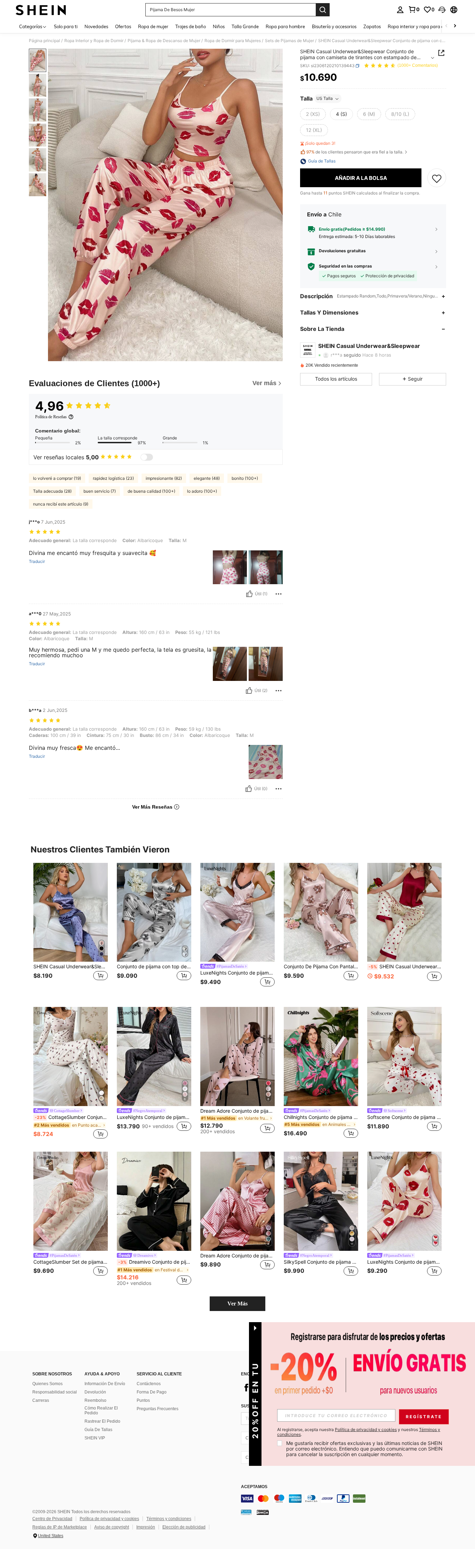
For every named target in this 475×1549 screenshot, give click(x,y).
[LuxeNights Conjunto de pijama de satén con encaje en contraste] (237, 912)
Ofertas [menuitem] (123, 26)
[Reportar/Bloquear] (278, 594)
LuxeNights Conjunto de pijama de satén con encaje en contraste (237, 973)
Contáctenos (149, 1383)
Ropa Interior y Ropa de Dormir (93, 40)
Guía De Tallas (98, 1429)
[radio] (313, 114)
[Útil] (249, 594)
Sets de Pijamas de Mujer (289, 40)
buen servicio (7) (99, 491)
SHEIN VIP (94, 1438)
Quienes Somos (47, 1383)
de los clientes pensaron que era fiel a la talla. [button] (354, 151)
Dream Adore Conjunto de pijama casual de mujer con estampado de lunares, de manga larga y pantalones (237, 1111)
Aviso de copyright (111, 1527)
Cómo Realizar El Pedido (101, 1410)
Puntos (143, 1400)
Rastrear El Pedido (102, 1421)
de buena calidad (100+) (151, 491)
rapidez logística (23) (113, 478)
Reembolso (95, 1400)
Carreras (40, 1400)
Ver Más (237, 1303)
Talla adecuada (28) (52, 491)
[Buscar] (323, 9)
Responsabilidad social (54, 1392)
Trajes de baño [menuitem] (190, 26)
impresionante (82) (164, 478)
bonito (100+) (245, 478)
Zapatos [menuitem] (372, 26)
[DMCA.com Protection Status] (263, 1512)
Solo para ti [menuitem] (66, 26)
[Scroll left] (446, 26)
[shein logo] (41, 9)
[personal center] (400, 10)
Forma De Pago (152, 1392)
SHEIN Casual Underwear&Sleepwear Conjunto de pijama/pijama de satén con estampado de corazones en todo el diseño (70, 966)
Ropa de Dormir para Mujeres (232, 40)
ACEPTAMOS (254, 1487)
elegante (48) (207, 478)
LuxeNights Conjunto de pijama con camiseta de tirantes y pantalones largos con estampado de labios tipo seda (404, 1262)
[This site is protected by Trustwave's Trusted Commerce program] (246, 1512)
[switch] (146, 457)
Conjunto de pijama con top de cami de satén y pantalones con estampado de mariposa (154, 966)
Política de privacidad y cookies (109, 1518)
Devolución (95, 1392)
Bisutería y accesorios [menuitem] (334, 26)
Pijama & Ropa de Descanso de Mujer (164, 40)
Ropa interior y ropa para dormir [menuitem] (421, 26)
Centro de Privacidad (52, 1518)
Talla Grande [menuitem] (245, 26)
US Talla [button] (324, 98)
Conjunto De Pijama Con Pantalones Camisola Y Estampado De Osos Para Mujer (321, 966)
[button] (442, 10)
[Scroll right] (454, 26)
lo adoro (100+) (202, 491)
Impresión (145, 1527)
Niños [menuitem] (219, 26)
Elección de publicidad (184, 1527)
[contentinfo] (345, 1498)
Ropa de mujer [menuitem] (153, 26)
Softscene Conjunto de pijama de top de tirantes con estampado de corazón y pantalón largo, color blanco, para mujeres (404, 1117)
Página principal (44, 40)
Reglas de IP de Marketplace (59, 1527)
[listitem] (71, 929)
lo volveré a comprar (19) (57, 478)
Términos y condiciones (168, 1518)
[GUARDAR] (436, 178)
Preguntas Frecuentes (157, 1408)
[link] (414, 9)
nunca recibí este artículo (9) (60, 504)
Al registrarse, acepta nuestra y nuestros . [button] (358, 1432)
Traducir (37, 561)
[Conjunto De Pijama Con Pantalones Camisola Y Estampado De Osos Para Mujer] (321, 912)
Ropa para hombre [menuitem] (285, 26)
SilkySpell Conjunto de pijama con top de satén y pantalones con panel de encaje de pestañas (321, 1262)
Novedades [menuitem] (96, 26)
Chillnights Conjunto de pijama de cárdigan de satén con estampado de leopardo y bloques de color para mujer (321, 1117)
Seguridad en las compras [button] (345, 266)
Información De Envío (104, 1383)
